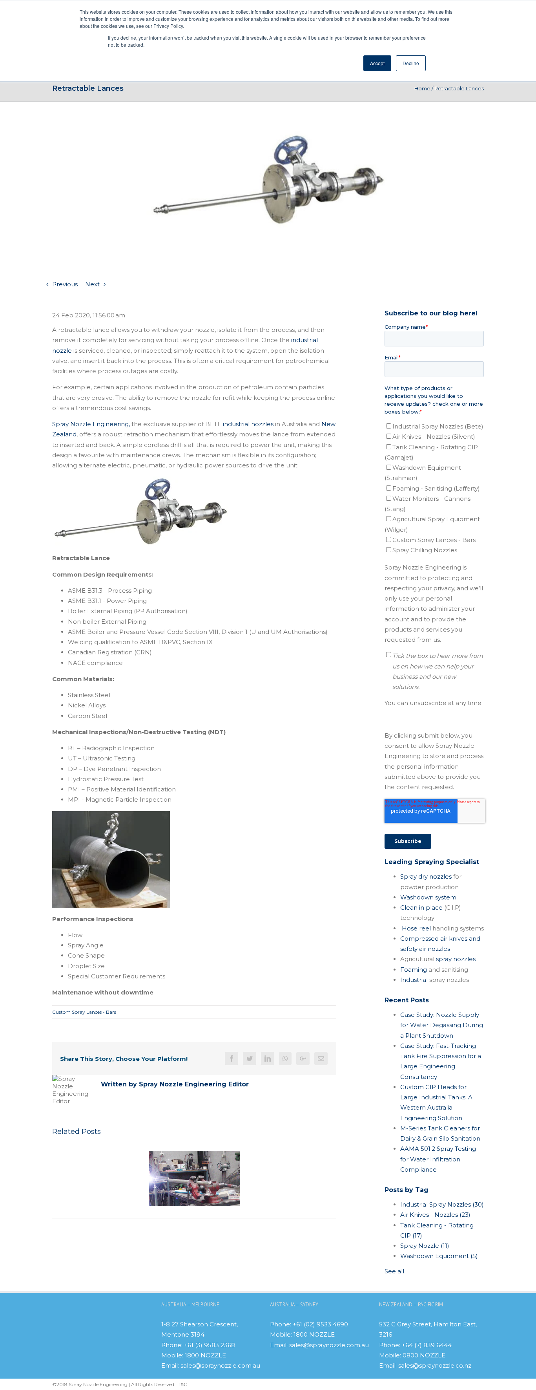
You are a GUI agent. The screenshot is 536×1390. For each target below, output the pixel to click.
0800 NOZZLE (424, 1355)
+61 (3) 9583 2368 (209, 1345)
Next (92, 284)
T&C (182, 1384)
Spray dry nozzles (426, 876)
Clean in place (421, 907)
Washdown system (428, 897)
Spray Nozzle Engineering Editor (194, 1084)
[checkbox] (434, 488)
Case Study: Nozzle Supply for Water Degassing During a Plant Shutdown (441, 1025)
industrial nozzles (249, 424)
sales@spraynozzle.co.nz (434, 1365)
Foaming (413, 969)
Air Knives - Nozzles (435, 1214)
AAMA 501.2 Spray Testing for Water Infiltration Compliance (438, 1159)
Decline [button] (411, 63)
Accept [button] (377, 63)
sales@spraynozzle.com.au (220, 1365)
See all (394, 1271)
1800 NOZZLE (205, 1355)
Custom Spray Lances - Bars (84, 1012)
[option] (194, 1178)
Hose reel (416, 928)
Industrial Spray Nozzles (442, 1204)
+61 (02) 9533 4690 (320, 1324)
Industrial (414, 979)
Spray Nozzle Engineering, (91, 424)
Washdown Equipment (439, 1256)
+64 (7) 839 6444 (427, 1345)
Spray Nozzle (424, 1245)
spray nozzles (456, 959)
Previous (65, 284)
